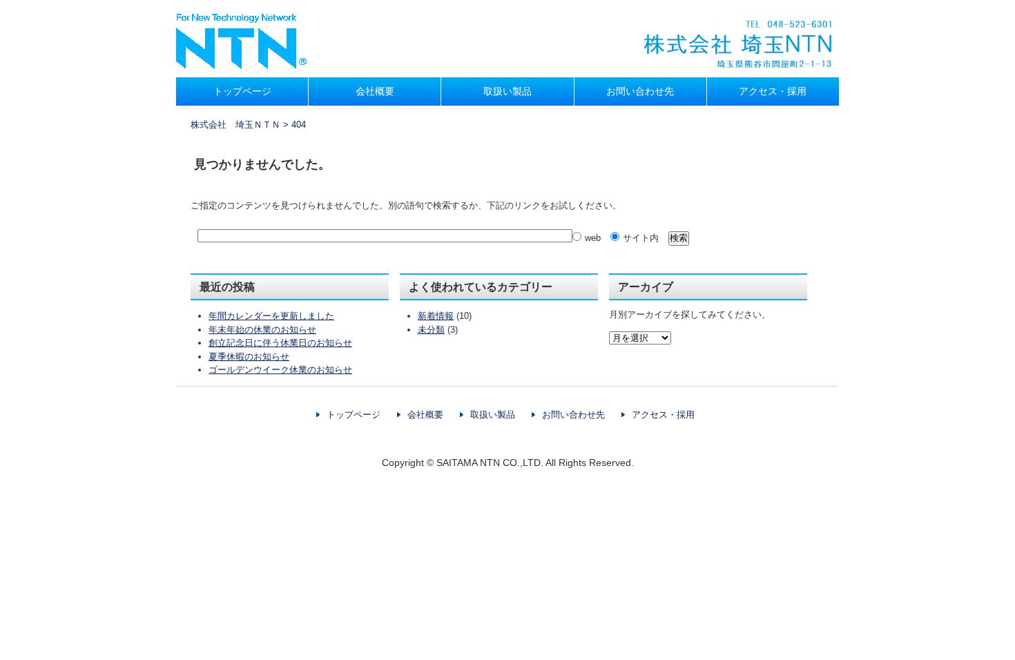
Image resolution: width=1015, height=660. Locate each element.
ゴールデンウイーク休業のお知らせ (280, 370)
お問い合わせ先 (640, 91)
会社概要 (375, 91)
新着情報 (436, 316)
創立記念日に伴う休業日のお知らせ (280, 343)
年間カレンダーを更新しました (271, 316)
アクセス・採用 (772, 91)
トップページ (242, 91)
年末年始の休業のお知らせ (262, 329)
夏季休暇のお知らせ (249, 356)
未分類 (431, 329)
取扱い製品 (507, 91)
